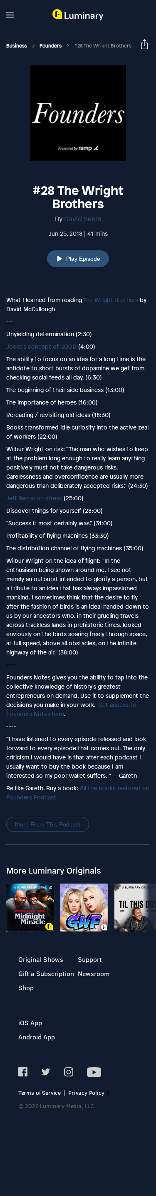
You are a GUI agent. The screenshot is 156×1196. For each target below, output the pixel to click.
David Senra (83, 218)
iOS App (30, 1022)
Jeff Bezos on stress (34, 498)
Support (90, 959)
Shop (26, 987)
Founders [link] (51, 45)
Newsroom (93, 973)
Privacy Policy (86, 1092)
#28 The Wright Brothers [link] (102, 45)
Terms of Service (39, 1092)
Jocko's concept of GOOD (41, 346)
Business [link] (17, 45)
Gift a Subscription (46, 973)
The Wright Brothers (110, 300)
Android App (36, 1036)
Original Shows (40, 959)
